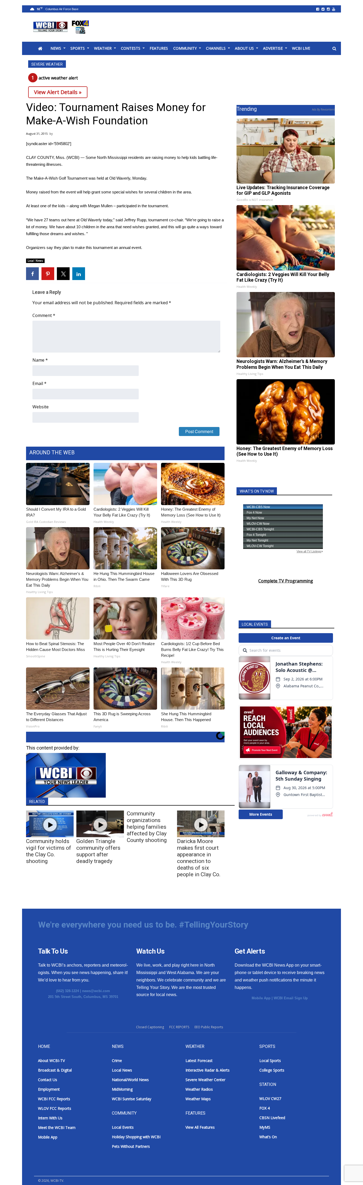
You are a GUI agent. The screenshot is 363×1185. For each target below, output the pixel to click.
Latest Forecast (199, 1060)
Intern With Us (50, 1117)
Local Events (123, 1127)
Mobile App (261, 998)
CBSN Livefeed (272, 1117)
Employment (49, 1089)
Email (39, 383)
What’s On (268, 1136)
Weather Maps (198, 1098)
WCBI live (301, 48)
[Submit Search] (334, 49)
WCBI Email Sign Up (291, 998)
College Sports (271, 1070)
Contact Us (47, 1079)
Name (40, 360)
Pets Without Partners (131, 1146)
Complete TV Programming (285, 581)
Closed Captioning (150, 1027)
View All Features (200, 1127)
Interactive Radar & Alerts (207, 1070)
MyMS (264, 1127)
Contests (130, 48)
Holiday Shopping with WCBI (136, 1136)
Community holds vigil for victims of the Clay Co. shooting (48, 851)
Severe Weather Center (205, 1079)
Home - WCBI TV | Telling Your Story (62, 27)
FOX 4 (264, 1108)
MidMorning (122, 1089)
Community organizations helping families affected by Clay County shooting (147, 826)
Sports (77, 48)
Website (40, 407)
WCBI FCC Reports (54, 1098)
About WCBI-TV (51, 1060)
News (55, 48)
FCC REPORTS (179, 1027)
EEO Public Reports (209, 1027)
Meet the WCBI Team (56, 1127)
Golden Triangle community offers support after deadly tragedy (98, 851)
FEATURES (159, 48)
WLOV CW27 (270, 1098)
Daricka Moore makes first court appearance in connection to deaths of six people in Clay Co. (199, 858)
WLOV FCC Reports (54, 1108)
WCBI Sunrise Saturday (131, 1098)
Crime (117, 1060)
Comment (43, 315)
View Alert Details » (58, 92)
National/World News (130, 1079)
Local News (35, 261)
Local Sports (270, 1060)
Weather (103, 48)
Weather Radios (199, 1089)
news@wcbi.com (96, 991)
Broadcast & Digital (55, 1070)
